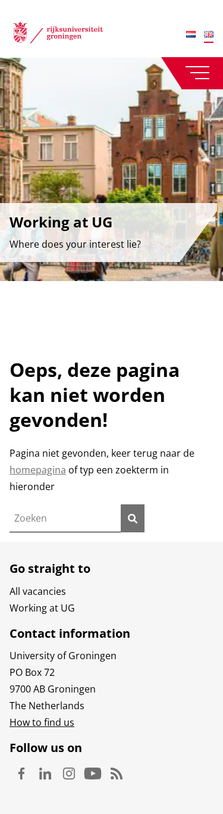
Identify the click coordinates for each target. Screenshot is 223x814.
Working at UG (42, 608)
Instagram (69, 773)
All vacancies (38, 591)
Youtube (93, 773)
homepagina (38, 469)
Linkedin (45, 773)
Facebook (21, 773)
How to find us (42, 722)
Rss (116, 773)
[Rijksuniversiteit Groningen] (58, 35)
